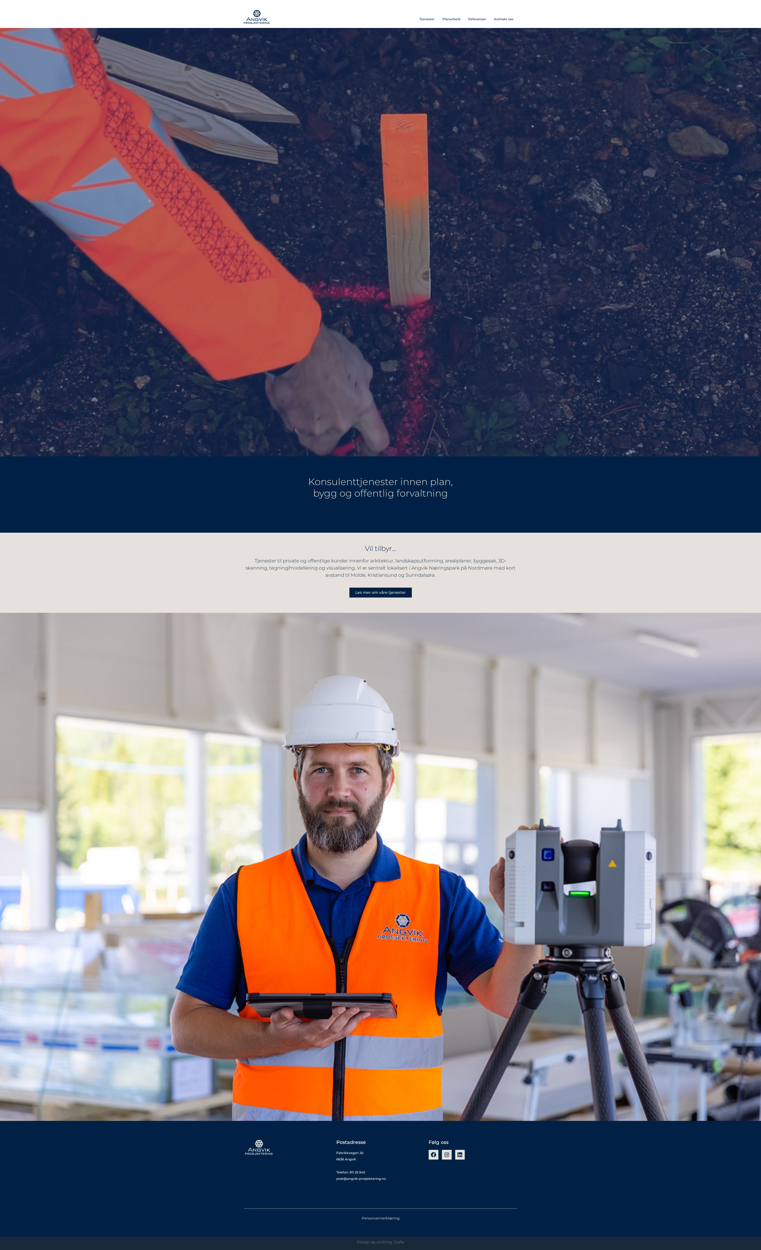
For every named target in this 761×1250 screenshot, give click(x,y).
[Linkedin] (460, 1155)
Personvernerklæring (381, 1218)
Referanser (477, 19)
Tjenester (427, 19)
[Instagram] (447, 1155)
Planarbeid (451, 19)
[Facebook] (433, 1155)
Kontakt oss (503, 19)
